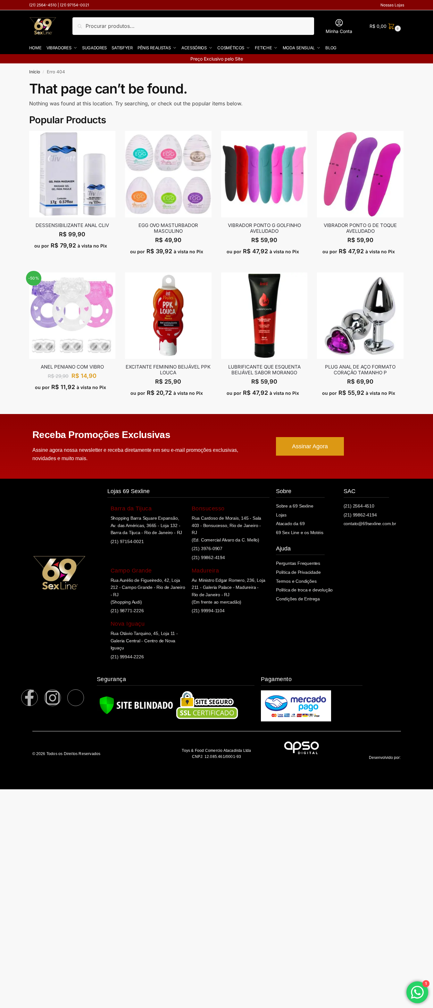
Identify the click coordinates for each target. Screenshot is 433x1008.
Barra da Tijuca (131, 508)
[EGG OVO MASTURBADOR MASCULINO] (168, 174)
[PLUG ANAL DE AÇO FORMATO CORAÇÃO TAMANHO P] (360, 315)
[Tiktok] (75, 697)
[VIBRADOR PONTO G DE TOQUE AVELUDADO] (360, 174)
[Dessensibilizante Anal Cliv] (72, 174)
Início (34, 71)
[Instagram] (52, 697)
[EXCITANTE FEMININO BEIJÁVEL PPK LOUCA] (168, 315)
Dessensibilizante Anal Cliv (72, 225)
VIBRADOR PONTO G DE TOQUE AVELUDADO (360, 228)
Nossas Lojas (392, 5)
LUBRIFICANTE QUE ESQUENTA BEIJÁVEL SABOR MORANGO (264, 370)
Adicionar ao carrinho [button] (72, 259)
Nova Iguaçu (128, 624)
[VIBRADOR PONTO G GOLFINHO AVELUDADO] (264, 174)
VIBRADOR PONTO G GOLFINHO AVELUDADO (264, 228)
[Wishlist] (110, 140)
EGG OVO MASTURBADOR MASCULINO (168, 228)
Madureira (205, 570)
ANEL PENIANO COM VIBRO (72, 367)
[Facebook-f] (29, 697)
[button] (384, 26)
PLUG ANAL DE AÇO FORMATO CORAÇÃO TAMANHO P (360, 370)
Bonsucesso (208, 508)
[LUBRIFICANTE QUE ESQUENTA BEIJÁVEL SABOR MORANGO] (264, 315)
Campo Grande (131, 570)
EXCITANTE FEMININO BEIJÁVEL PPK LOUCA (168, 370)
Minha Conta (339, 31)
